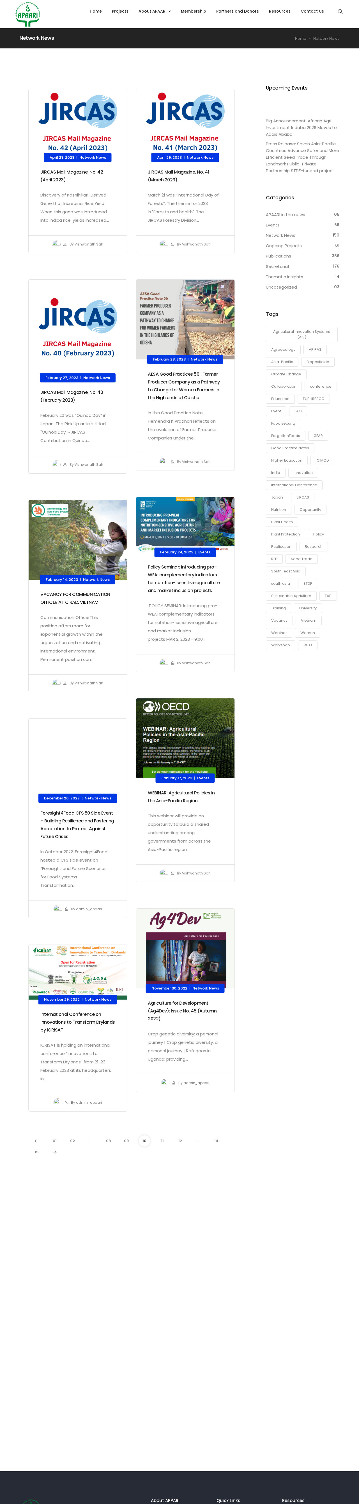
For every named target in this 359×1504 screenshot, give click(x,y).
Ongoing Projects (284, 246)
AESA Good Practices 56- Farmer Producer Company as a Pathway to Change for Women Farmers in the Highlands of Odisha (184, 386)
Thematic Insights (284, 277)
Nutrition (278, 509)
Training (278, 608)
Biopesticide (318, 361)
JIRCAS (302, 497)
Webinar (279, 632)
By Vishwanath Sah (86, 244)
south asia (280, 583)
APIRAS (315, 349)
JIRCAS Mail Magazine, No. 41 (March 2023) (178, 176)
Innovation (303, 472)
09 (126, 1140)
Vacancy (279, 620)
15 (36, 1152)
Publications (278, 256)
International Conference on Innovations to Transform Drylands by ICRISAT (77, 1022)
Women (307, 632)
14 (216, 1140)
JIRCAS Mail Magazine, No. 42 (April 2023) (71, 176)
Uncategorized (281, 287)
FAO (298, 411)
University (308, 608)
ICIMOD (322, 460)
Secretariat (278, 266)
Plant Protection (285, 534)
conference (321, 386)
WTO (307, 645)
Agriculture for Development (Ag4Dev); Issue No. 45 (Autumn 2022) (182, 1011)
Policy (318, 534)
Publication (281, 546)
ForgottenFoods (285, 435)
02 (72, 1140)
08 (108, 1140)
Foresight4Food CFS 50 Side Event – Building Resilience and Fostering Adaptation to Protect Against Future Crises (77, 824)
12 (180, 1140)
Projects (120, 11)
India (275, 472)
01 (55, 1140)
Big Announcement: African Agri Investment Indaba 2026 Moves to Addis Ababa (301, 127)
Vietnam (308, 620)
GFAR (318, 435)
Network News (92, 157)
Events (204, 552)
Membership (193, 11)
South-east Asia (285, 571)
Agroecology (283, 349)
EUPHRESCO (314, 398)
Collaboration (283, 386)
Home (96, 11)
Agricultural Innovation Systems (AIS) (301, 334)
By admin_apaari (86, 909)
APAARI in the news (285, 214)
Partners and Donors (237, 11)
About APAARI (153, 11)
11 (162, 1140)
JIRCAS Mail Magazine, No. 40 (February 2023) (71, 396)
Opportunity (310, 509)
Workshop (280, 645)
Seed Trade (301, 559)
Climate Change (286, 374)
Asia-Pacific (282, 361)
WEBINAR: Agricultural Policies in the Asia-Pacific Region (181, 796)
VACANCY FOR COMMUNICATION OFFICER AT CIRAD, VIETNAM (75, 598)
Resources (280, 11)
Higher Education (286, 460)
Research (314, 546)
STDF (307, 583)
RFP (274, 559)
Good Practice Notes (290, 448)
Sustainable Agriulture (291, 595)
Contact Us (312, 11)
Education (280, 398)
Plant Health (282, 522)
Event (276, 411)
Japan (277, 497)
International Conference (294, 485)
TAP (328, 595)
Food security (283, 423)
